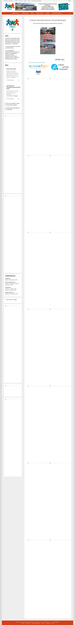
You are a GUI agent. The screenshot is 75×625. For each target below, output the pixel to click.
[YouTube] (69, 0)
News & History (39, 13)
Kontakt (16, 0)
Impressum (21, 0)
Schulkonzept (25, 13)
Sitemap (25, 0)
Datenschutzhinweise (36, 623)
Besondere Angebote (57, 13)
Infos (32, 13)
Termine (47, 13)
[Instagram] (70, 0)
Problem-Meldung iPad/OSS (36, 0)
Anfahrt (29, 0)
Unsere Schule (15, 13)
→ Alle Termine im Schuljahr (11, 299)
